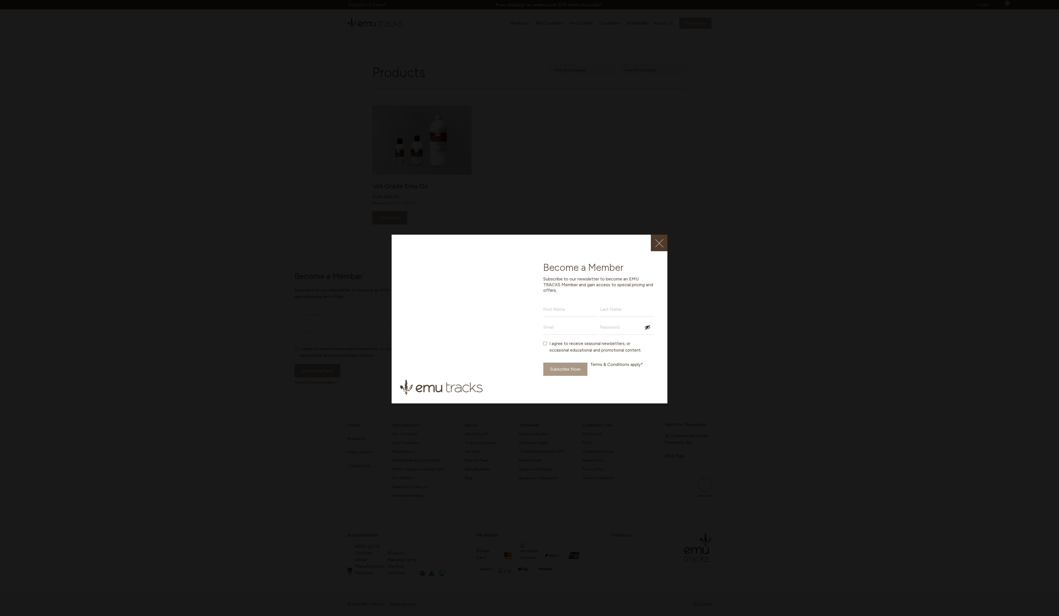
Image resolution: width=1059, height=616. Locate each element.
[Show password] (648, 327)
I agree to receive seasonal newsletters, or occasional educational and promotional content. (595, 347)
